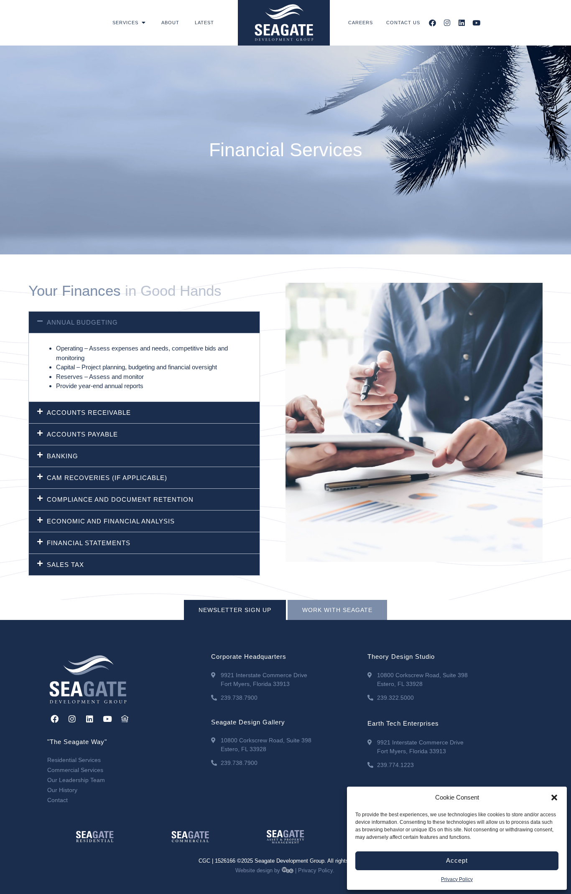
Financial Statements (88, 542)
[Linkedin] (461, 22)
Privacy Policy (457, 879)
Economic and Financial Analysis (111, 521)
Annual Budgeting (82, 322)
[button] (554, 797)
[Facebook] (432, 22)
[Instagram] (447, 22)
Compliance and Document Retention (120, 499)
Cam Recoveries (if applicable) (107, 477)
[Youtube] (476, 22)
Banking (62, 456)
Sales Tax (65, 564)
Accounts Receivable (89, 412)
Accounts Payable (82, 434)
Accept (457, 860)
